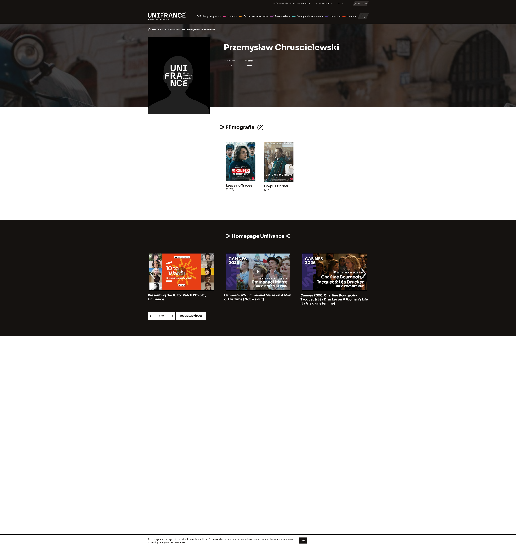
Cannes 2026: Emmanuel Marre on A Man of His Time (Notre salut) (181, 297)
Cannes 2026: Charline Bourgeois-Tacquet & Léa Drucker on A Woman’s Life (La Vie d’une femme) (258, 299)
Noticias (232, 16)
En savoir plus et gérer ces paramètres (166, 542)
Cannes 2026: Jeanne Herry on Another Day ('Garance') (332, 297)
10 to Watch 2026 (324, 3)
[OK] (303, 540)
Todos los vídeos (191, 315)
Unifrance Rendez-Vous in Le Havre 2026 (291, 3)
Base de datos (282, 16)
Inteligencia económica (310, 16)
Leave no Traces (239, 185)
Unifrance (335, 16)
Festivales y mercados (256, 16)
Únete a (351, 16)
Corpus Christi (276, 186)
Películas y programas (209, 16)
